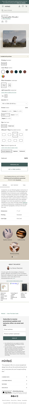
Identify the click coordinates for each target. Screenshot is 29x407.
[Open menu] (3, 6)
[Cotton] (3, 72)
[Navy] (16, 72)
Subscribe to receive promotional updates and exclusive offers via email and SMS (13, 322)
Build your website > (21, 2)
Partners (4, 384)
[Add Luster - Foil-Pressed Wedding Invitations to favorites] (28, 284)
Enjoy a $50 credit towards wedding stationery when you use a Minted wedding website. (14, 2)
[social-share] (2, 21)
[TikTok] (15, 396)
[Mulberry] (25, 72)
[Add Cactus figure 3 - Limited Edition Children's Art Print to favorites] (18, 284)
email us (25, 202)
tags (24, 185)
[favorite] (6, 21)
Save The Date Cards (12, 313)
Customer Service (7, 380)
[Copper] (12, 72)
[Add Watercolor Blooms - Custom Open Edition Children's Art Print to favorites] (8, 284)
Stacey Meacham (7, 18)
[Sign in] (19, 6)
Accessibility (24, 400)
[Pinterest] (14, 396)
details (5, 185)
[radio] (4, 64)
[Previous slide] (1, 39)
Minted (3, 313)
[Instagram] (17, 396)
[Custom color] (3, 76)
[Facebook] (12, 396)
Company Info (5, 377)
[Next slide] (28, 39)
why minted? (14, 185)
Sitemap (19, 400)
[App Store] (7, 392)
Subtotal (4, 158)
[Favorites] (23, 6)
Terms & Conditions (6, 400)
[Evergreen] (20, 72)
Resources (5, 387)
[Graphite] (7, 72)
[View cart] (26, 6)
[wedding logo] (7, 6)
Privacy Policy (14, 400)
